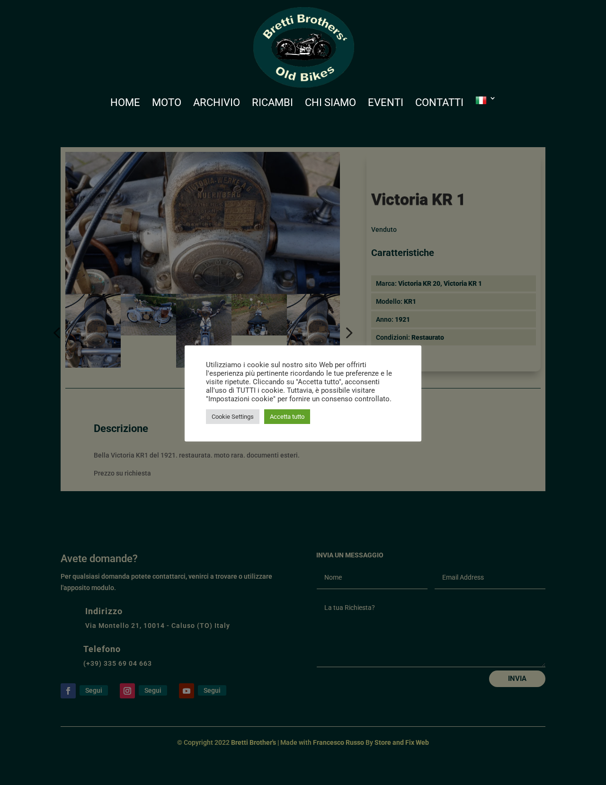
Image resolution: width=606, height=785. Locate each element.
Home (125, 103)
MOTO (166, 103)
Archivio (216, 103)
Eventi (385, 103)
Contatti (439, 103)
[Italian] (485, 109)
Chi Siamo (330, 103)
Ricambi (272, 103)
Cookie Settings (233, 416)
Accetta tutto (287, 416)
